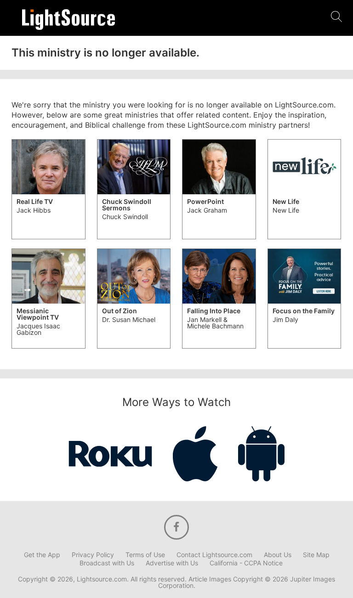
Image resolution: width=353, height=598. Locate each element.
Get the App (42, 555)
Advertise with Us (172, 563)
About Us (277, 555)
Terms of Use (145, 555)
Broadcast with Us (107, 563)
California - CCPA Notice (246, 563)
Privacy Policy (93, 555)
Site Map (316, 555)
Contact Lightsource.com (214, 555)
